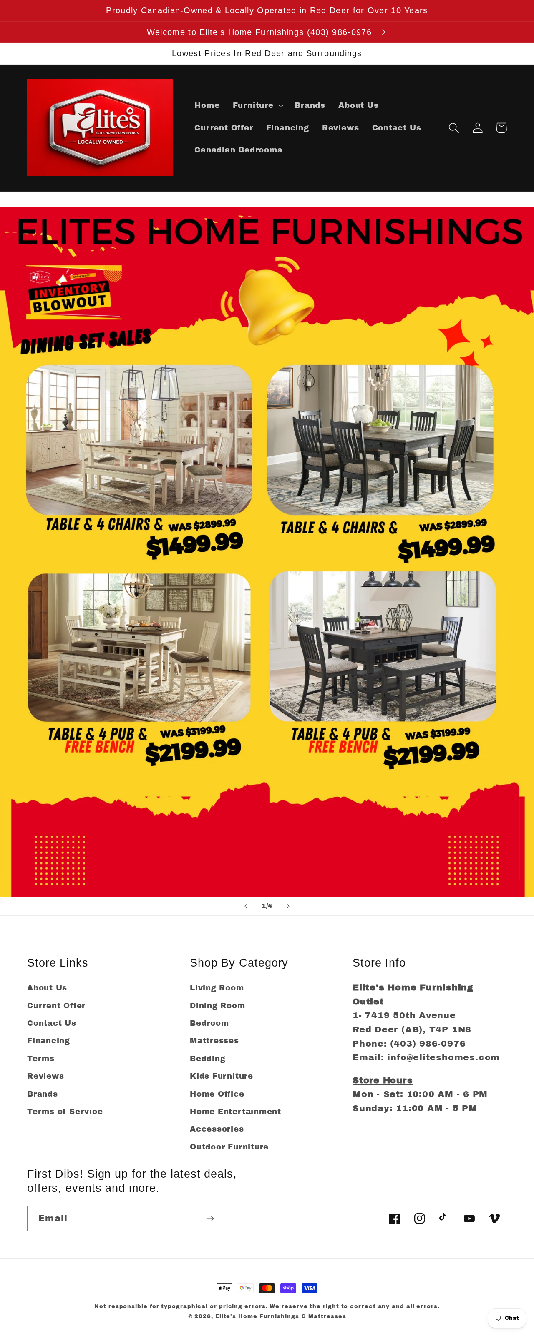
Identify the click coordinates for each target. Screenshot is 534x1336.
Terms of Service (65, 1111)
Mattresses (214, 1041)
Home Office (217, 1094)
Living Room (217, 988)
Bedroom (209, 1023)
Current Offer (56, 1006)
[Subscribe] (210, 1218)
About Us (47, 988)
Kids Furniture (221, 1076)
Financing (48, 1041)
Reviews (45, 1076)
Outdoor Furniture (229, 1147)
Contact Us (51, 1023)
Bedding (207, 1058)
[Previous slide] (246, 906)
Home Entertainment (235, 1111)
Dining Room (217, 1006)
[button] (257, 106)
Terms (41, 1058)
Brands (42, 1094)
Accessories (217, 1129)
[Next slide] (288, 906)
